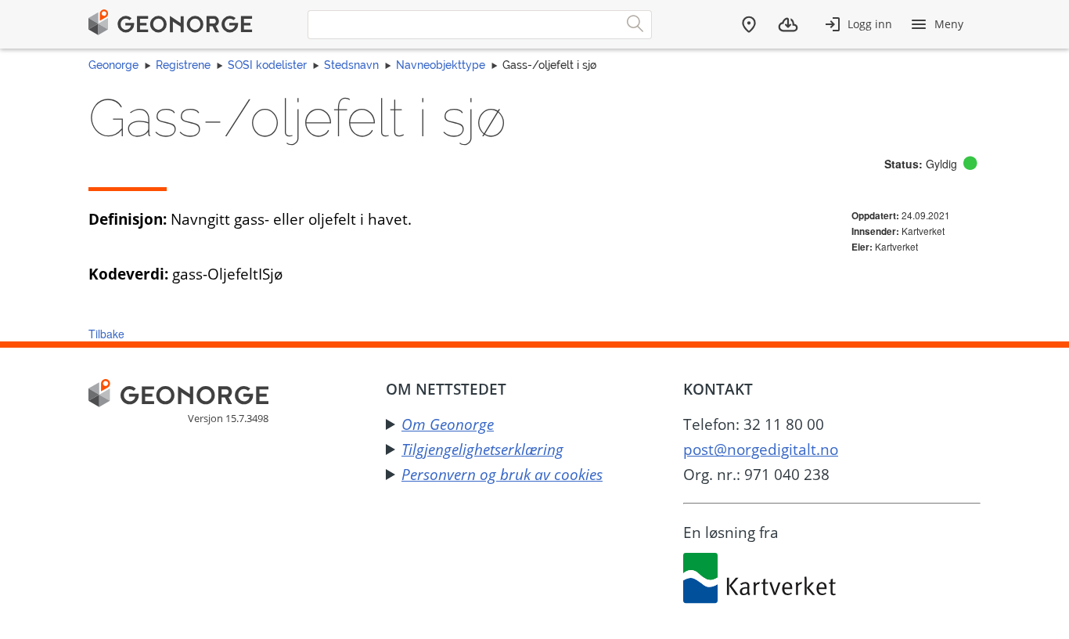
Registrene (183, 65)
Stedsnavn (351, 65)
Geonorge (113, 65)
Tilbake (106, 333)
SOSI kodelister (267, 65)
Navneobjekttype (440, 65)
